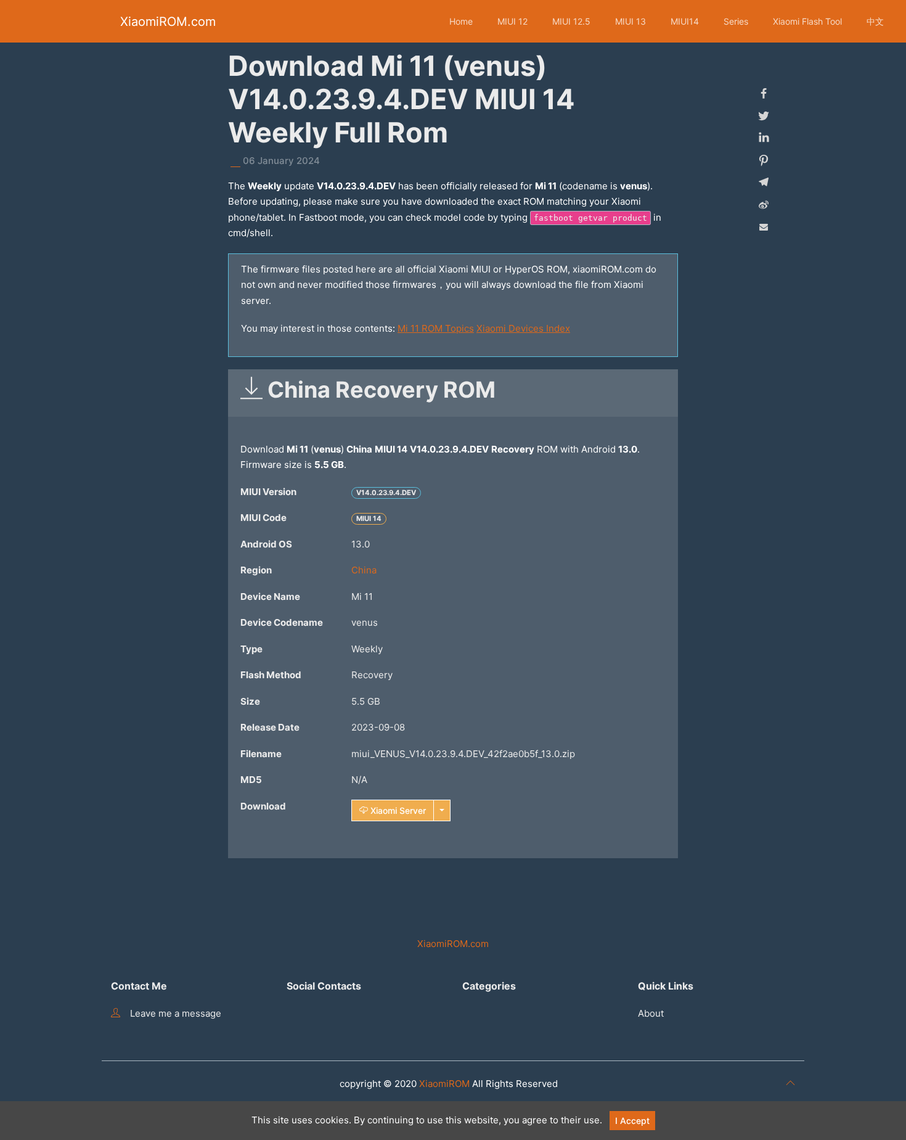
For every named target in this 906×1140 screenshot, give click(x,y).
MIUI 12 (512, 21)
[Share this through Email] (763, 227)
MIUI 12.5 (571, 21)
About (651, 1013)
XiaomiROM (444, 1083)
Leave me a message (175, 1013)
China (364, 570)
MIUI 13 (630, 21)
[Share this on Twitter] (763, 116)
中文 (875, 21)
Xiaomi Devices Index (523, 328)
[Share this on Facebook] (763, 94)
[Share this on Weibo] (763, 205)
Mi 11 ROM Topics (436, 328)
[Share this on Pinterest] (763, 160)
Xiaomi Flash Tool (807, 21)
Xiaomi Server (397, 810)
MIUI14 (685, 21)
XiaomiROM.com (168, 21)
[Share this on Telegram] (763, 182)
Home (461, 21)
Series (736, 21)
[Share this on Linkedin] (763, 138)
